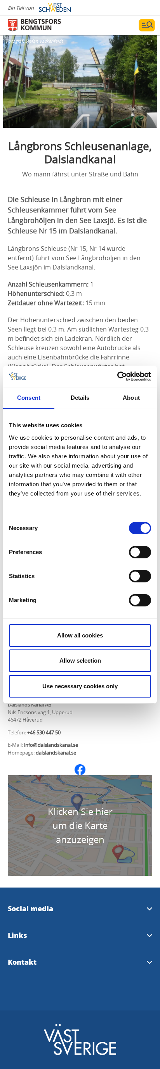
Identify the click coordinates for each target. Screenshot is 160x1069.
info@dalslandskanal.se (51, 744)
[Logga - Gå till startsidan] (35, 25)
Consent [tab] (28, 397)
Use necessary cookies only (80, 686)
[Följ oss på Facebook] (80, 769)
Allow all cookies (80, 635)
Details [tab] (80, 397)
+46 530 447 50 (44, 732)
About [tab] (131, 397)
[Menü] (147, 25)
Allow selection (80, 660)
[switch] (140, 552)
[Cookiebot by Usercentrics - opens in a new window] (117, 376)
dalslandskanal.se (56, 752)
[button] (80, 81)
